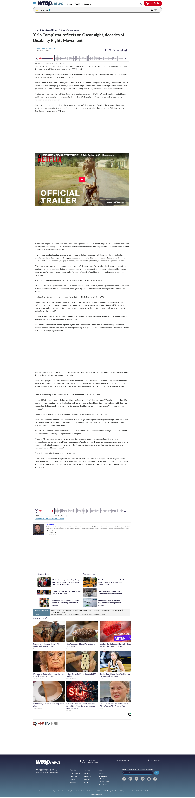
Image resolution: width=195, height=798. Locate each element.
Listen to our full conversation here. (49, 518)
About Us (73, 770)
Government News (85, 610)
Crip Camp (67, 614)
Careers (72, 779)
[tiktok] (143, 779)
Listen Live (44, 10)
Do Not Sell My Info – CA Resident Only (142, 791)
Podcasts (101, 773)
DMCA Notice (91, 791)
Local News (96, 610)
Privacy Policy (51, 791)
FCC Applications (124, 791)
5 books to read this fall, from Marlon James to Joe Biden (66, 592)
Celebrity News (56, 610)
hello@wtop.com (124, 760)
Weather (88, 4)
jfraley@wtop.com (50, 48)
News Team (73, 776)
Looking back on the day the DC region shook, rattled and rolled (110, 592)
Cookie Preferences (96, 794)
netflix (96, 614)
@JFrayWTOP (52, 534)
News (69, 4)
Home (35, 30)
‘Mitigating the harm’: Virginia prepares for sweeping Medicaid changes (110, 602)
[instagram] (130, 779)
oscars (103, 614)
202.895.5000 (155, 760)
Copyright (70, 791)
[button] (36, 58)
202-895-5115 (53, 532)
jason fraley (76, 614)
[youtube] (149, 779)
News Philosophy (75, 773)
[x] (136, 779)
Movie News (106, 610)
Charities (87, 779)
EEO (98, 791)
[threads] (155, 779)
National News (116, 610)
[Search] (141, 4)
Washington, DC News (59, 612)
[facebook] (124, 779)
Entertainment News (70, 610)
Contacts (87, 773)
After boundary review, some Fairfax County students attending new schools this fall (112, 582)
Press (100, 770)
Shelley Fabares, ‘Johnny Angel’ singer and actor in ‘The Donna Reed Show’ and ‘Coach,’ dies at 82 (66, 582)
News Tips (87, 776)
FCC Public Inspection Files (110, 791)
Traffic (78, 4)
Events (86, 783)
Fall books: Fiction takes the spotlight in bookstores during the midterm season (66, 602)
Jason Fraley (41, 48)
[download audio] (125, 58)
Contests (87, 770)
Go (157, 773)
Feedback (42, 791)
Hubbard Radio (80, 791)
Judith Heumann (87, 614)
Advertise (73, 783)
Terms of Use (61, 791)
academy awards (56, 614)
